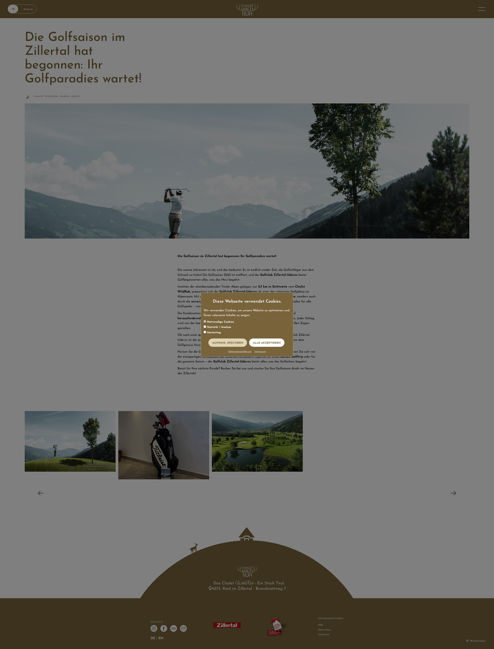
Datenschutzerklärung (239, 351)
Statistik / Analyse (218, 327)
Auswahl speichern (227, 343)
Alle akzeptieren (267, 343)
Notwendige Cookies (220, 322)
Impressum (260, 351)
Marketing (213, 332)
